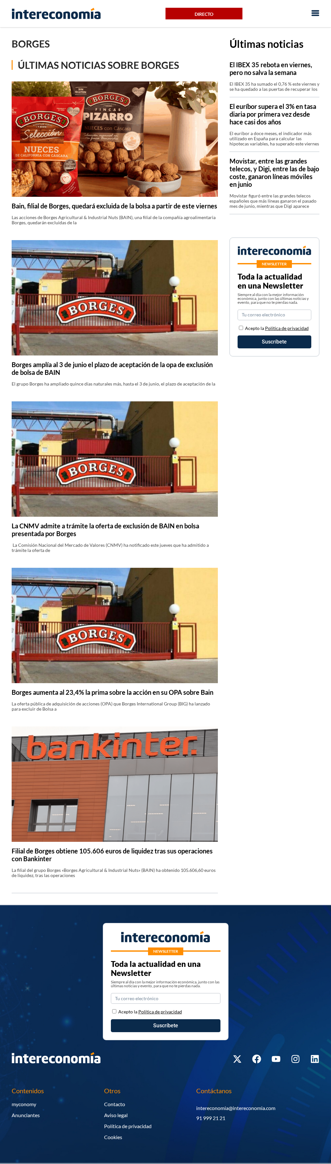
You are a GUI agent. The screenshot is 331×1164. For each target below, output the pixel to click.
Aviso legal (116, 1115)
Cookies (113, 1137)
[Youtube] (276, 1058)
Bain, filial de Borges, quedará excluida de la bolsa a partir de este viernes (114, 206)
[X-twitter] (237, 1058)
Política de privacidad (287, 328)
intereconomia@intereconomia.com (235, 1108)
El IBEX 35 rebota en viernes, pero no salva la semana (271, 68)
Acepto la (277, 328)
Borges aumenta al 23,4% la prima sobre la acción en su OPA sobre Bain (112, 692)
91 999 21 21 (210, 1118)
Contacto (114, 1104)
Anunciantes (26, 1115)
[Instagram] (295, 1058)
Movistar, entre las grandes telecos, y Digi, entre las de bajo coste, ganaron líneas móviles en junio (274, 172)
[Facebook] (256, 1058)
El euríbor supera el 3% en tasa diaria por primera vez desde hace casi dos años (273, 114)
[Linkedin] (314, 1058)
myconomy (24, 1104)
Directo (204, 14)
